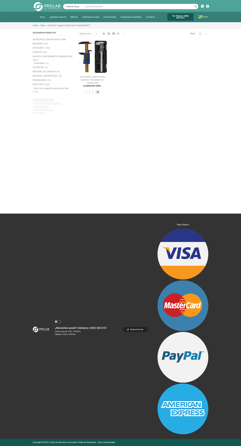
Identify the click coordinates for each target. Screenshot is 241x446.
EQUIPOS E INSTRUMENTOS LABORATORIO (53, 56)
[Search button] (195, 6)
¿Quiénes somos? (57, 17)
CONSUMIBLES (40, 63)
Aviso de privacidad (106, 442)
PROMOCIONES (40, 80)
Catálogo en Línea (90, 17)
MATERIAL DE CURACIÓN (44, 71)
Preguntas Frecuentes (131, 17)
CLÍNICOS (37, 52)
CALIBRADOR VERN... (92, 86)
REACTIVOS (38, 84)
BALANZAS (38, 43)
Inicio (42, 17)
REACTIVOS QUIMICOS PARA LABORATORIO (51, 88)
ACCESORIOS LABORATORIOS (92, 77)
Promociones (110, 17)
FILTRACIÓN (38, 67)
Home (35, 25)
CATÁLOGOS (38, 48)
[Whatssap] (202, 6)
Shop (43, 25)
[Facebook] (207, 6)
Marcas (74, 17)
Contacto (150, 17)
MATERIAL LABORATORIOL (45, 76)
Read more (86, 69)
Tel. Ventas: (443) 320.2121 (180, 17)
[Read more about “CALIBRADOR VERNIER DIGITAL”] (97, 92)
